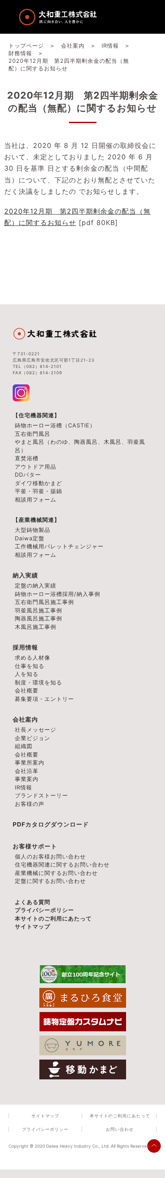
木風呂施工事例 (35, 626)
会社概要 (26, 754)
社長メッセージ (35, 729)
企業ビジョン (32, 738)
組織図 (24, 746)
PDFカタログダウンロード (51, 824)
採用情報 (25, 647)
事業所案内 (29, 762)
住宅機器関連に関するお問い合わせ (62, 864)
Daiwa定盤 (29, 538)
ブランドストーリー (41, 795)
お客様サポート (35, 846)
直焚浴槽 (26, 458)
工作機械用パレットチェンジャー (59, 546)
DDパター (28, 474)
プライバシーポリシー (44, 910)
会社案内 (25, 719)
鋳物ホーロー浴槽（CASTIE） (55, 425)
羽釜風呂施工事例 (38, 610)
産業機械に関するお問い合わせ (56, 872)
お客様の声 (29, 803)
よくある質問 (32, 902)
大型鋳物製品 (32, 529)
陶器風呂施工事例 (38, 618)
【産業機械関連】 (36, 519)
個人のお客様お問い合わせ (50, 856)
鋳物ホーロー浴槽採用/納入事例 (57, 593)
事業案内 (26, 778)
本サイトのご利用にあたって (53, 918)
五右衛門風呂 (32, 433)
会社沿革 (26, 770)
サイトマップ (32, 926)
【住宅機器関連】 (36, 415)
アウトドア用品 (35, 466)
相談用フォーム (35, 499)
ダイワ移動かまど (38, 483)
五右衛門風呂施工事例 (44, 601)
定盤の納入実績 (35, 585)
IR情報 (23, 787)
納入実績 (25, 575)
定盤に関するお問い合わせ (50, 880)
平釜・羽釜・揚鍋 (38, 491)
